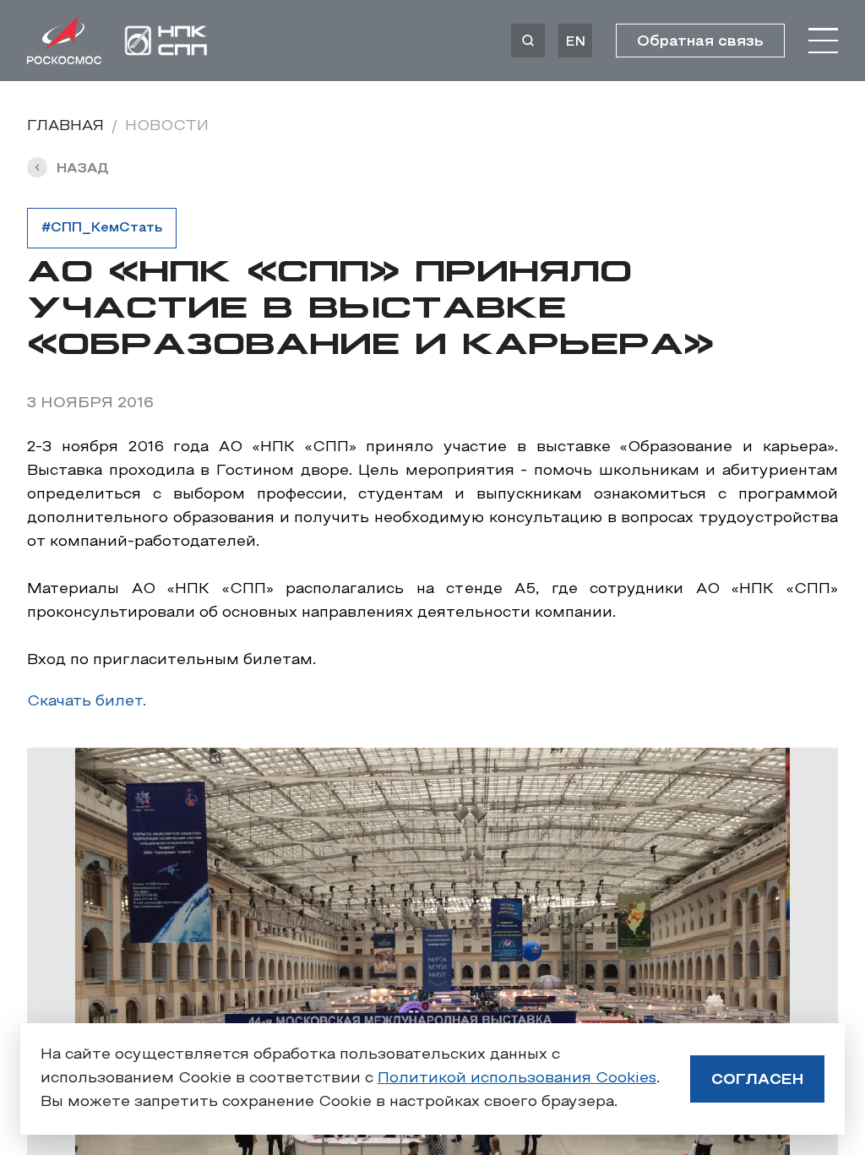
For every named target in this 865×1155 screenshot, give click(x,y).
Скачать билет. (86, 702)
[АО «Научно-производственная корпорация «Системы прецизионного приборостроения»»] (166, 40)
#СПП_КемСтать (101, 228)
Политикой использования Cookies (517, 1078)
